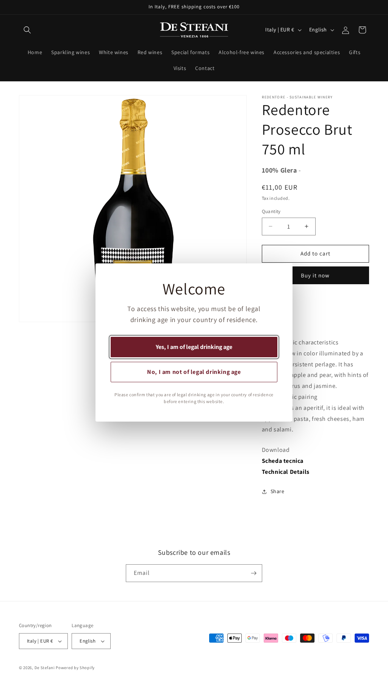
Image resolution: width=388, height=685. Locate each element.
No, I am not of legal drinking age (194, 372)
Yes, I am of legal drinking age (194, 347)
